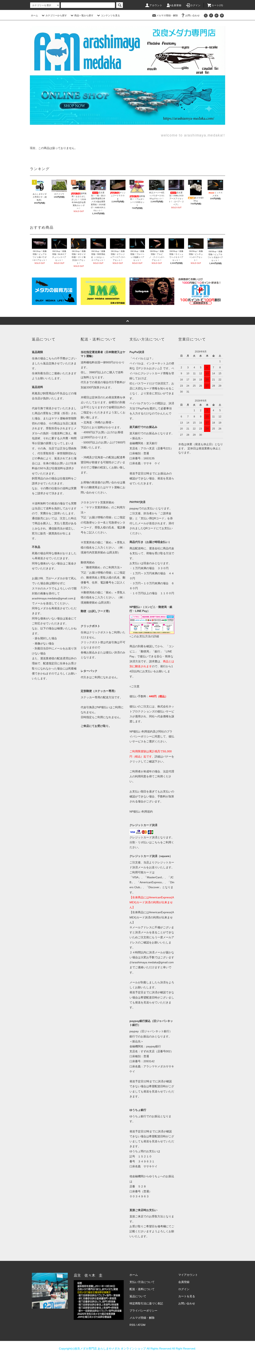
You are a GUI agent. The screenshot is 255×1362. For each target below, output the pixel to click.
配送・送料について (142, 1289)
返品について (137, 1296)
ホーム (34, 15)
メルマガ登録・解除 (167, 15)
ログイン (195, 5)
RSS (132, 1324)
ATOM (141, 1324)
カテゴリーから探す (56, 15)
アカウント (156, 5)
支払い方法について (142, 1282)
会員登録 (176, 5)
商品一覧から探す (83, 15)
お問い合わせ (192, 15)
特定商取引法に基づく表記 (146, 1303)
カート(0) (217, 5)
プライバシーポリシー (143, 1310)
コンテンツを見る (110, 15)
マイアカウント (188, 1274)
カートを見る (186, 1296)
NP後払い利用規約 (141, 811)
